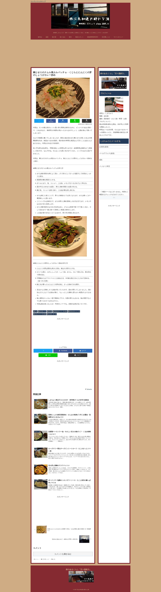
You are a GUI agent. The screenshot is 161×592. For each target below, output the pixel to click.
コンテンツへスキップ (38, 1)
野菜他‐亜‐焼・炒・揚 (74, 311)
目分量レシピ (43, 311)
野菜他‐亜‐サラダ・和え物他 (60, 311)
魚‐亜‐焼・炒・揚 (52, 314)
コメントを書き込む (63, 554)
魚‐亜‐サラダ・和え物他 (40, 314)
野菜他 (49, 311)
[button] (86, 121)
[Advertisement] (80, 53)
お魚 (36, 311)
